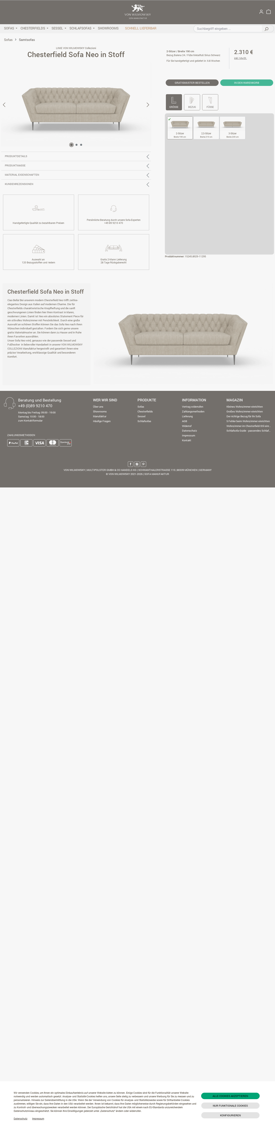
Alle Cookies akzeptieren (230, 1096)
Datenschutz (20, 1118)
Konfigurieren (230, 1115)
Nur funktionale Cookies (230, 1105)
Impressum (38, 1118)
